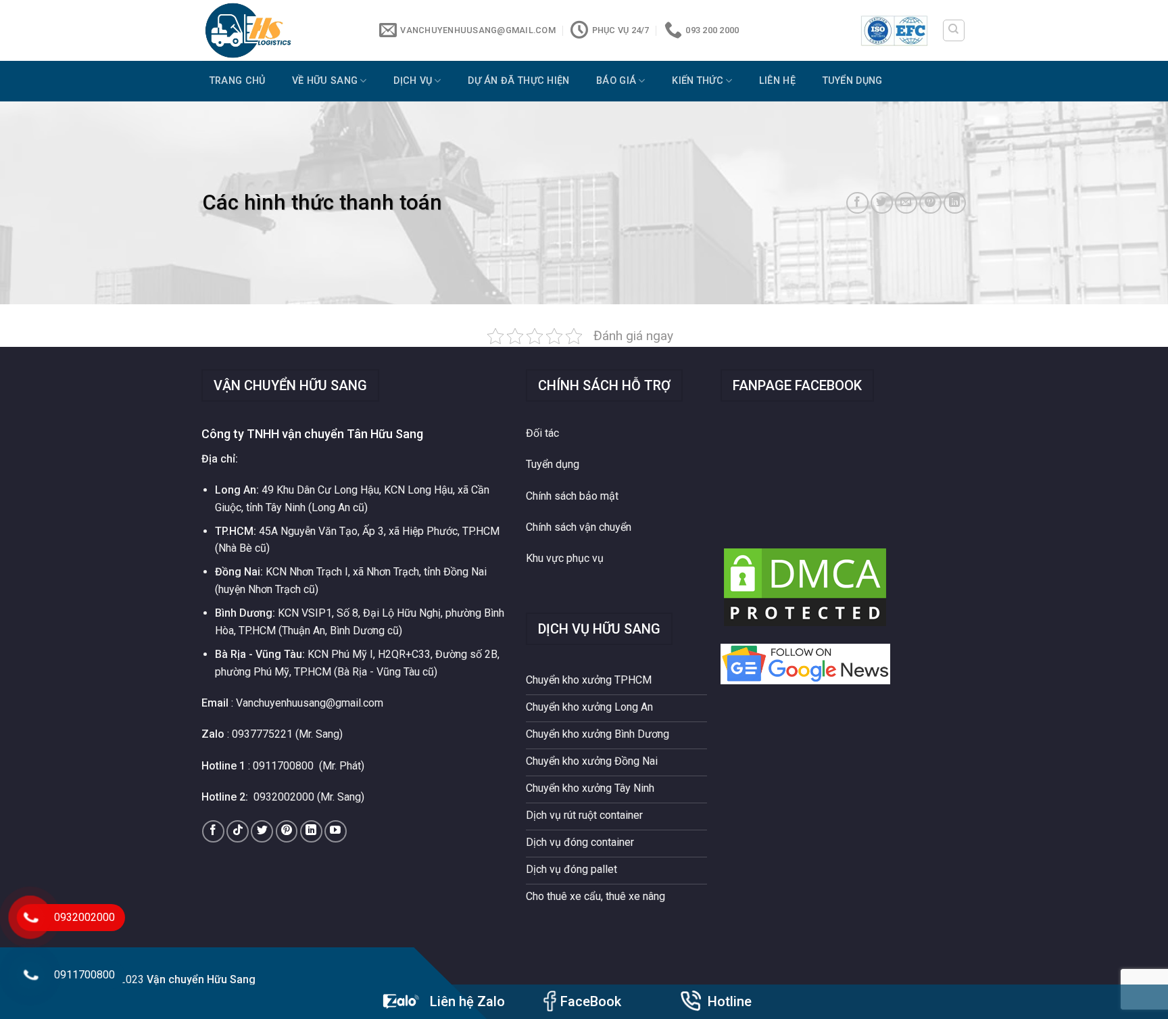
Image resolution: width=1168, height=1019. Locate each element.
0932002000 (283, 796)
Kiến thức (697, 81)
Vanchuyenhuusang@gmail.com (309, 702)
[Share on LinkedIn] (955, 203)
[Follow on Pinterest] (287, 831)
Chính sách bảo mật (572, 496)
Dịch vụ (412, 81)
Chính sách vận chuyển (578, 527)
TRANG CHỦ (238, 81)
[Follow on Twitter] (262, 831)
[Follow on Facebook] (213, 831)
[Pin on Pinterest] (930, 203)
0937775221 (262, 734)
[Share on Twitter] (882, 203)
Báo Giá (616, 81)
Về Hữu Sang (325, 81)
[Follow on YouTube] (335, 831)
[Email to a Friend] (906, 203)
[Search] (954, 30)
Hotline (730, 1001)
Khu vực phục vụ (565, 558)
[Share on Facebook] (857, 203)
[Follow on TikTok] (237, 831)
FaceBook (590, 1001)
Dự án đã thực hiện (518, 81)
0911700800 (283, 765)
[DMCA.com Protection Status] (805, 586)
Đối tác (542, 433)
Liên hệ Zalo (467, 1001)
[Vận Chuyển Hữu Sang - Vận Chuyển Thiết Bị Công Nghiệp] (280, 30)
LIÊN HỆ (777, 81)
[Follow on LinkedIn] (311, 831)
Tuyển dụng (853, 81)
